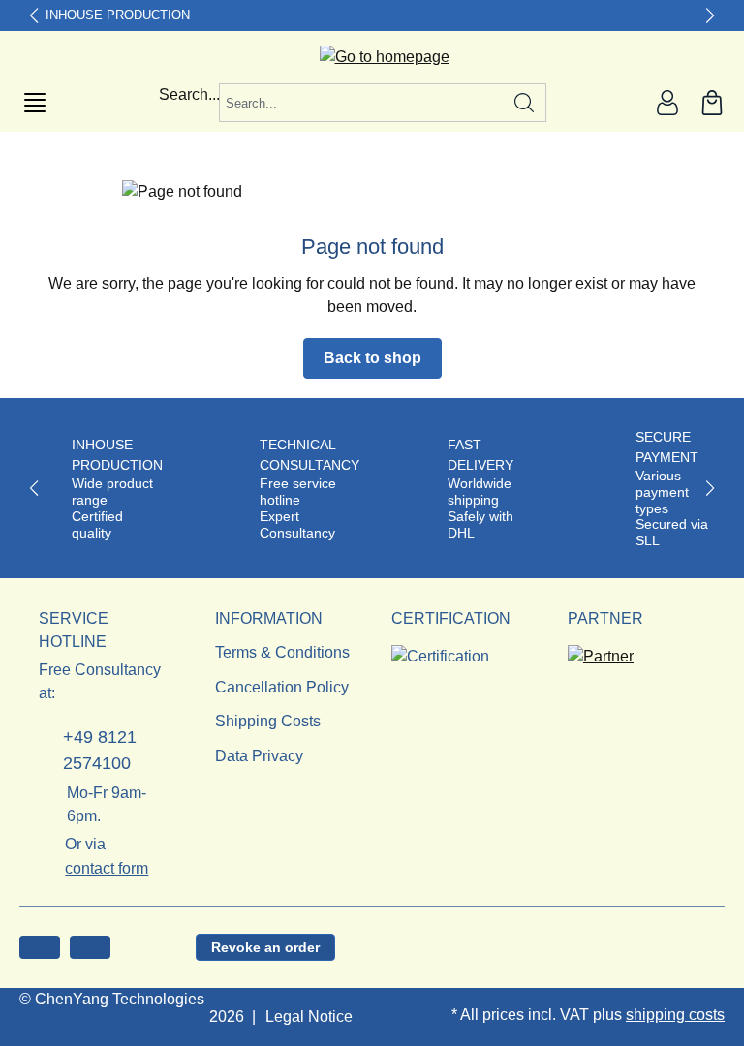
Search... (189, 94)
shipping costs (675, 1014)
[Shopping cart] (712, 102)
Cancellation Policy (282, 687)
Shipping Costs (268, 721)
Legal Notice (309, 1016)
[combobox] (361, 102)
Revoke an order (265, 947)
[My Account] (667, 102)
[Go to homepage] (372, 58)
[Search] (524, 102)
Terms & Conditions (282, 652)
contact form (106, 868)
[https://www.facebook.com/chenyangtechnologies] (39, 947)
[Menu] (34, 102)
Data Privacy (259, 756)
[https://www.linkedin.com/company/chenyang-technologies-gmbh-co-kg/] (90, 947)
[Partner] (601, 650)
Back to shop (372, 358)
